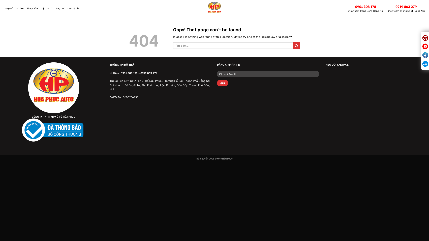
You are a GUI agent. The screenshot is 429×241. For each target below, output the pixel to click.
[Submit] (296, 45)
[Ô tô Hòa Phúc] (214, 8)
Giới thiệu (20, 8)
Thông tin (58, 8)
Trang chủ (8, 8)
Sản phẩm (32, 8)
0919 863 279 (406, 6)
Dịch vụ (45, 8)
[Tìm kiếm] (78, 8)
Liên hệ (71, 8)
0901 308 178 (365, 6)
